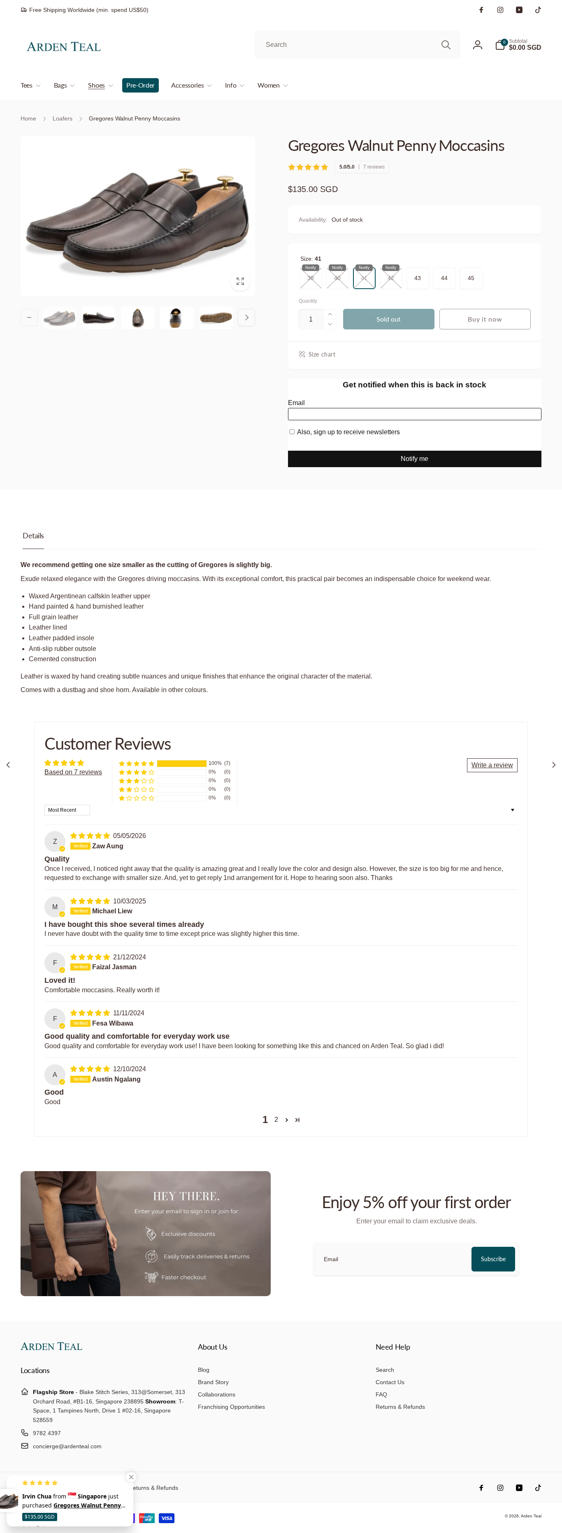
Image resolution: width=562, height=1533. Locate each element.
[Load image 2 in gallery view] (98, 317)
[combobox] (357, 44)
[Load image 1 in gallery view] (59, 317)
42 (391, 274)
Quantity (308, 301)
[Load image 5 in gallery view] (216, 317)
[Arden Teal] (51, 1347)
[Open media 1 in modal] (138, 216)
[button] (518, 45)
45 (471, 274)
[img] (90, 835)
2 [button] (276, 1119)
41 (364, 274)
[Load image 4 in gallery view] (176, 317)
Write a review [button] (492, 765)
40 (337, 274)
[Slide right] (246, 317)
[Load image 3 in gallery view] (137, 317)
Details (33, 535)
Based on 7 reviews (73, 772)
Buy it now (485, 319)
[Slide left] (29, 317)
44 (444, 274)
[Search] (446, 45)
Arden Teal (531, 1516)
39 (310, 274)
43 (417, 274)
